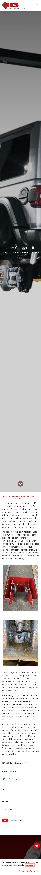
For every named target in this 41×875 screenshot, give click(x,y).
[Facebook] (4, 779)
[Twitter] (10, 779)
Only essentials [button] (25, 871)
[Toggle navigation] (37, 5)
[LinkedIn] (16, 779)
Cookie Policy (29, 865)
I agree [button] (35, 871)
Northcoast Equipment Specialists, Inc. (18, 496)
